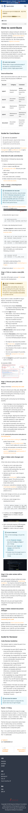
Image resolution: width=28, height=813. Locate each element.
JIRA (19, 277)
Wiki (2, 779)
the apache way (7, 142)
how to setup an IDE (18, 268)
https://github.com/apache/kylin (17, 206)
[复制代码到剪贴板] (25, 219)
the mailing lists (5, 436)
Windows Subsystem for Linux (16, 195)
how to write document (17, 64)
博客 (2, 789)
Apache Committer (14, 41)
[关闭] (27, 2)
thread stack (11, 344)
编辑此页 (5, 740)
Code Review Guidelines (9, 487)
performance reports (18, 35)
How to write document (17, 622)
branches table (7, 232)
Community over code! (9, 168)
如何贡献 (3, 763)
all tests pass (12, 477)
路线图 (3, 766)
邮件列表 (3, 776)
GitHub (16, 2)
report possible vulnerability (17, 292)
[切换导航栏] (2, 6)
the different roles (16, 150)
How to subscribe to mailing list (12, 439)
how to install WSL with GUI (10, 198)
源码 (2, 791)
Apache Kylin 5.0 (6, 1)
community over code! (17, 386)
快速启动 (3, 761)
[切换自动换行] (22, 219)
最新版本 (14, 16)
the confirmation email (17, 443)
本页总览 (4, 24)
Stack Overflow (5, 781)
